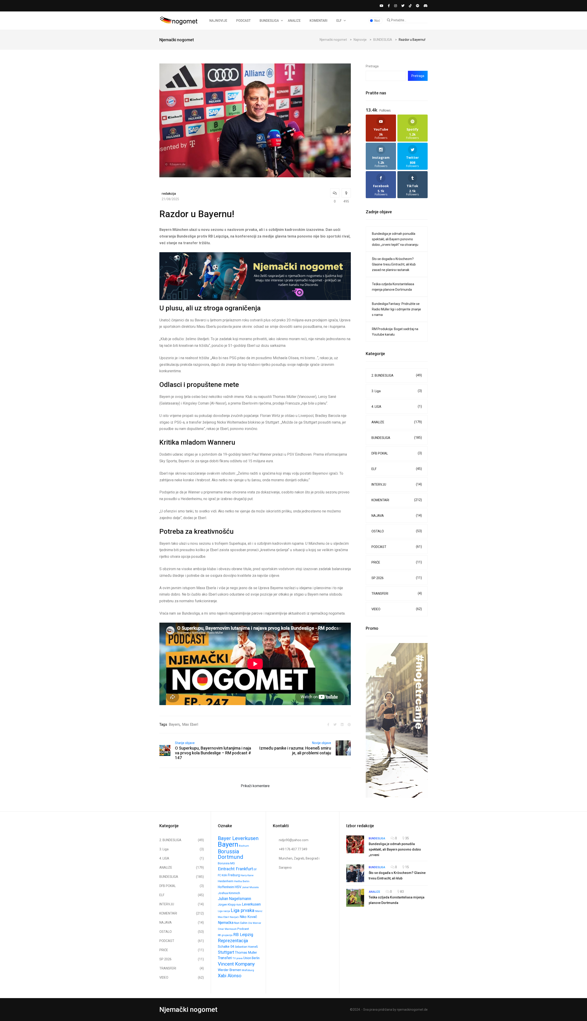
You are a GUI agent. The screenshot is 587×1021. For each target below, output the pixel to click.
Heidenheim (225, 881)
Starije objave (185, 743)
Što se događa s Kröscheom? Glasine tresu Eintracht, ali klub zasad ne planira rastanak (394, 264)
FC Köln (222, 875)
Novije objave (321, 743)
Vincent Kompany (236, 964)
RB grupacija (225, 935)
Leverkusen (251, 904)
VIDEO (396, 609)
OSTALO (396, 531)
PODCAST (243, 20)
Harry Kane (247, 875)
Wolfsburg (248, 970)
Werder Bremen (229, 970)
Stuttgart (226, 952)
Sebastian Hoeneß (246, 946)
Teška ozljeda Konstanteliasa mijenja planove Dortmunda (393, 286)
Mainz (258, 911)
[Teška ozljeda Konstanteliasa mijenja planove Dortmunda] (355, 898)
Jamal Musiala (250, 887)
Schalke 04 (226, 946)
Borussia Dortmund (230, 854)
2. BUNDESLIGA (396, 375)
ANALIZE (294, 20)
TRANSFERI (396, 593)
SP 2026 (396, 578)
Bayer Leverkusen (238, 838)
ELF (339, 20)
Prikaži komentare (255, 786)
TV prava (238, 958)
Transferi (225, 958)
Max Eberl (190, 724)
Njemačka (225, 922)
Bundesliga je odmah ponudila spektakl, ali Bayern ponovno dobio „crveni (395, 849)
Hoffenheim (226, 887)
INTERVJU (396, 484)
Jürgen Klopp (227, 904)
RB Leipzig (243, 934)
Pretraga (372, 66)
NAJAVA (396, 515)
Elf (255, 869)
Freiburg (234, 875)
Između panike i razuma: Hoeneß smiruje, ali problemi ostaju (295, 750)
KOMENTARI (318, 20)
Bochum (244, 845)
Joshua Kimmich (229, 893)
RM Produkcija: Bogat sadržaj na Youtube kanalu (395, 331)
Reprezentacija (233, 940)
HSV (238, 887)
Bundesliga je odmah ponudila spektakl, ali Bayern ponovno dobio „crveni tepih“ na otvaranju (395, 239)
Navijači (234, 917)
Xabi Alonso (229, 975)
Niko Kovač (248, 917)
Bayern (174, 724)
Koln (238, 904)
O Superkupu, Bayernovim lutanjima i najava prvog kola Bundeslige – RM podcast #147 (213, 753)
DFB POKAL (396, 453)
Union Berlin (251, 958)
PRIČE (396, 562)
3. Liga (396, 391)
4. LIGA (396, 406)
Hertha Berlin (241, 881)
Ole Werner (254, 923)
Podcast (243, 929)
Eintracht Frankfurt (235, 868)
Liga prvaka (243, 910)
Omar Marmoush (227, 929)
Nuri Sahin (240, 923)
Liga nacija (224, 911)
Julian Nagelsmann (234, 898)
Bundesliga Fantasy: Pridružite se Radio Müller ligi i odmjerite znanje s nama (396, 309)
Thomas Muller (246, 952)
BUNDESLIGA (269, 20)
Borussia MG (226, 863)
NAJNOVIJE (218, 20)
